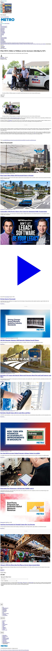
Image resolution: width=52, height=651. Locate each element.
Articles (9, 0)
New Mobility (2, 32)
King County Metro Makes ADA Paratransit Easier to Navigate (16, 175)
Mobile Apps (25, 140)
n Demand (10, 120)
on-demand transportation (14, 140)
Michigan (8, 140)
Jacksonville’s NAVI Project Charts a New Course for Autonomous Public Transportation (23, 211)
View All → (2, 570)
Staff (6, 451)
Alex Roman (7, 173)
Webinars (3, 627)
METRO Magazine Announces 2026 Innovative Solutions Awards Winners (19, 340)
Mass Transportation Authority (15, 117)
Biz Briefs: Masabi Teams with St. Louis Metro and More (15, 412)
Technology (2, 39)
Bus (1, 24)
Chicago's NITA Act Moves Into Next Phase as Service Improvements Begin (20, 565)
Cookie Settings (5, 643)
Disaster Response (3, 26)
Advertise (11, 43)
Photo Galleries (4, 624)
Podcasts (3, 625)
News (7, 0)
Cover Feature (4, 0)
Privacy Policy (36, 43)
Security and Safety (3, 37)
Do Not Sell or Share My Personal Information (21, 650)
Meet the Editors (7, 43)
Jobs (3, 626)
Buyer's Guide (4, 629)
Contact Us (32, 43)
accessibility (5, 140)
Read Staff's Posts (3, 58)
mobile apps (29, 140)
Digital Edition (6, 16)
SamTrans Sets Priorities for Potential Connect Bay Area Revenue (17, 524)
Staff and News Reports (9, 338)
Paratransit (2, 33)
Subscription (2, 43)
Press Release (28, 43)
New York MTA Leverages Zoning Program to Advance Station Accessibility (20, 453)
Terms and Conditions (42, 43)
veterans (22, 140)
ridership (19, 140)
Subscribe (2, 16)
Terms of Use (7, 650)
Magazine (4, 620)
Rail (1, 35)
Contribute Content (22, 43)
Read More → (2, 180)
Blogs (3, 622)
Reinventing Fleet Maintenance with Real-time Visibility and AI (17, 488)
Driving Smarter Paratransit (7, 299)
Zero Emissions (2, 41)
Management (2, 28)
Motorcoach (2, 30)
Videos (3, 623)
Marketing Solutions (16, 43)
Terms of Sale (11, 650)
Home (1, 48)
